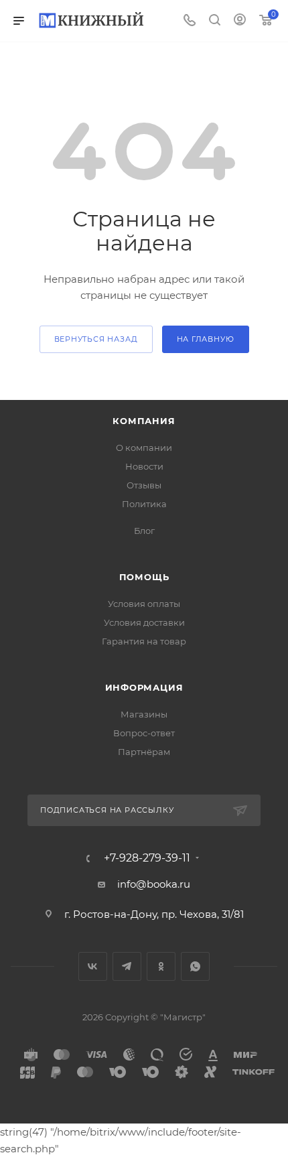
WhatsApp (195, 966)
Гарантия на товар (144, 641)
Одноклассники (161, 966)
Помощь (144, 576)
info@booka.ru (153, 884)
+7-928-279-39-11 (147, 858)
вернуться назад (96, 339)
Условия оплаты (144, 603)
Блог (144, 530)
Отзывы (144, 485)
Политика (144, 503)
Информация (144, 687)
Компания (144, 420)
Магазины (144, 714)
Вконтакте (92, 966)
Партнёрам (144, 751)
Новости (144, 466)
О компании (144, 447)
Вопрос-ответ (144, 733)
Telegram (127, 966)
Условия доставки (144, 622)
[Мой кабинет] (240, 21)
